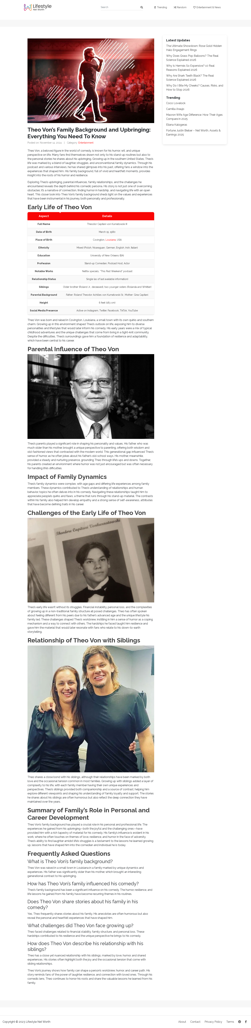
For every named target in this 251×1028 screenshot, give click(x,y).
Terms (230, 1021)
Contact (195, 1021)
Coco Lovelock (175, 103)
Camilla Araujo (175, 109)
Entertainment (85, 142)
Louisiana (111, 239)
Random (181, 7)
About (182, 1021)
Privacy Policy (213, 1021)
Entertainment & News (209, 7)
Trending (162, 7)
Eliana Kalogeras (176, 124)
